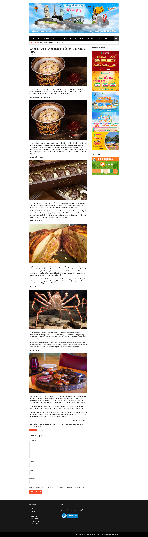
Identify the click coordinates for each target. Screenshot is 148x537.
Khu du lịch (67, 39)
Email (31, 470)
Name (31, 462)
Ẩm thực (33, 514)
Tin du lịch (90, 39)
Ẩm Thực (56, 39)
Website (32, 479)
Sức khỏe (33, 526)
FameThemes (115, 534)
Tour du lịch (34, 523)
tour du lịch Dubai (65, 91)
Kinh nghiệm (79, 39)
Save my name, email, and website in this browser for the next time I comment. (57, 487)
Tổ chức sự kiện (103, 39)
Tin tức (33, 511)
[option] (77, 43)
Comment (33, 440)
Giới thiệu (45, 39)
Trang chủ (35, 39)
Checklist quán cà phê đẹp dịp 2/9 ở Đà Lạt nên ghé (53, 42)
